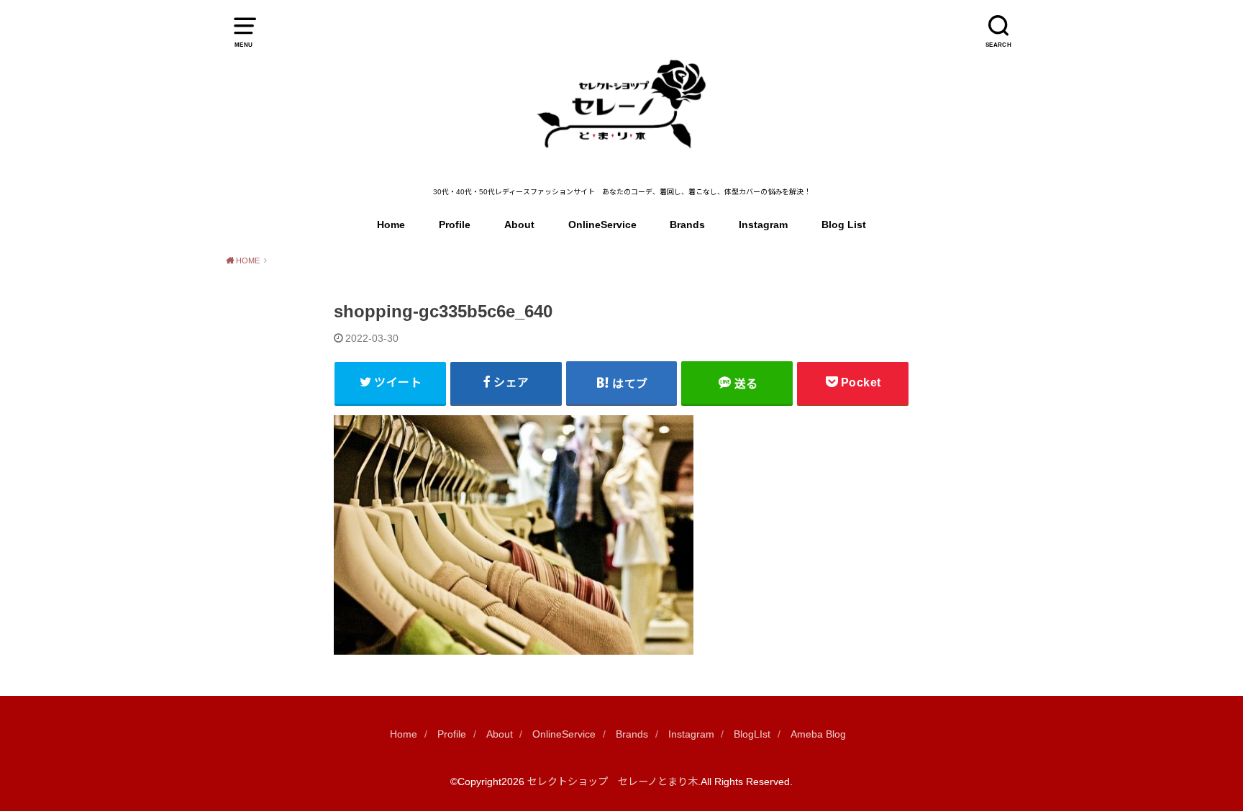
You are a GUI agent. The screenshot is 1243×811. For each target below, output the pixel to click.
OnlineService (602, 224)
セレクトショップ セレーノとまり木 (612, 781)
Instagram (763, 224)
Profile (454, 224)
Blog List (843, 224)
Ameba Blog (818, 734)
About (519, 224)
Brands (687, 224)
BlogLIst (752, 734)
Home (391, 224)
